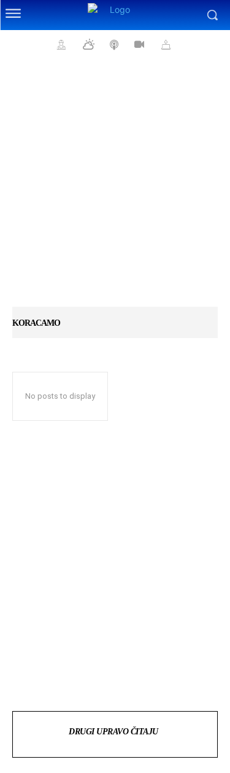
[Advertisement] (115, 189)
